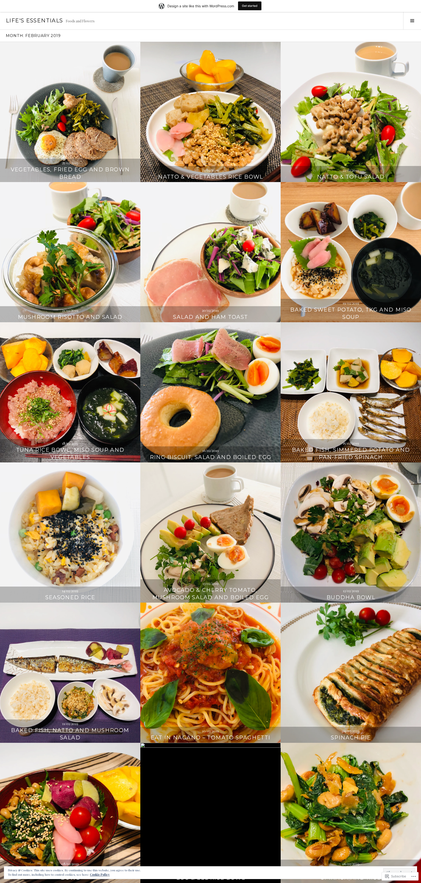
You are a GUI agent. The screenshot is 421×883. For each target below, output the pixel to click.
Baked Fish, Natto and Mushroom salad (70, 734)
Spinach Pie (351, 737)
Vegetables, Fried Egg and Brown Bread (70, 173)
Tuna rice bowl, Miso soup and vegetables (70, 453)
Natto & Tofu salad (351, 177)
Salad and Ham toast (210, 317)
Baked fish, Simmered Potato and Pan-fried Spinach (351, 453)
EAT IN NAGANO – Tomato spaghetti (210, 737)
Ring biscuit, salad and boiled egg (210, 457)
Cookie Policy (100, 874)
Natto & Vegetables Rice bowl (210, 177)
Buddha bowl (350, 597)
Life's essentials (34, 20)
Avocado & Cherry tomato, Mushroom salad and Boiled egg (210, 594)
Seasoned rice (70, 597)
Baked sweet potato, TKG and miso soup (350, 313)
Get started (250, 6)
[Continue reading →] (70, 112)
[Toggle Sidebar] (412, 20)
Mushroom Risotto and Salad (70, 317)
